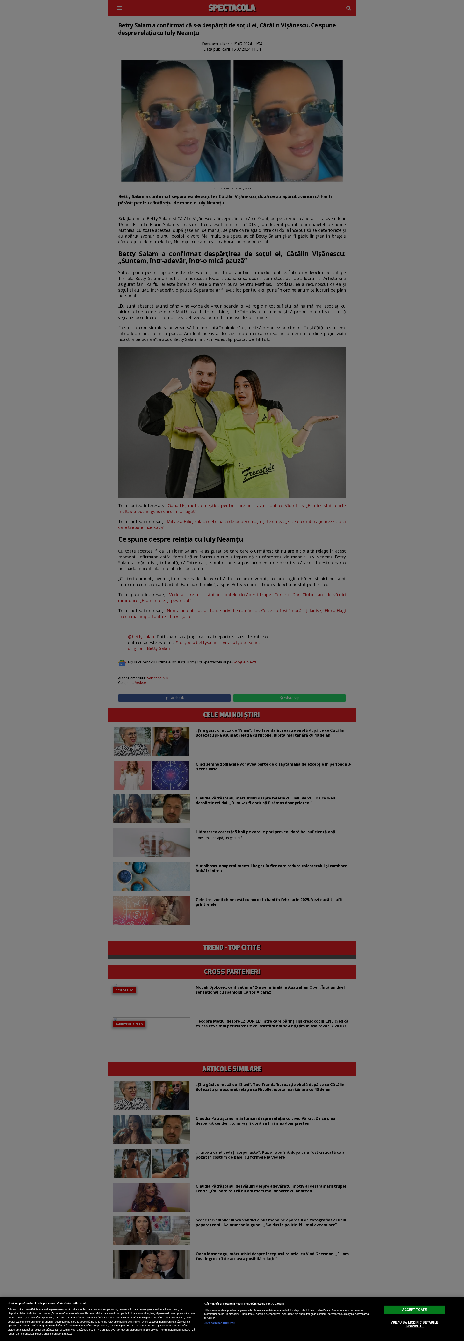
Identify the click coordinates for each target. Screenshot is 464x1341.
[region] (232, 1319)
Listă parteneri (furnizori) (220, 1322)
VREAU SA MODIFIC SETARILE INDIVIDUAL (414, 1324)
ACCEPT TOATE (414, 1309)
